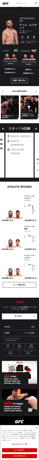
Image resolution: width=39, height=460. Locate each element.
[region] (19, 442)
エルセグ (27, 198)
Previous (3, 91)
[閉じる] (36, 428)
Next (35, 91)
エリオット (28, 196)
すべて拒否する (19, 450)
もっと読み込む (19, 285)
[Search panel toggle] (36, 3)
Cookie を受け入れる (19, 456)
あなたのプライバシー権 (19, 444)
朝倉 (25, 229)
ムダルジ (27, 258)
